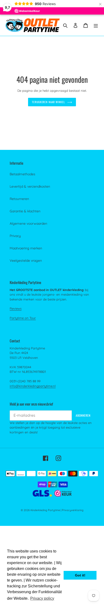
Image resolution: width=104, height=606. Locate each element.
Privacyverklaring (72, 510)
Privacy (15, 236)
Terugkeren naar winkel (48, 102)
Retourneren (19, 199)
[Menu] (96, 25)
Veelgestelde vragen (26, 260)
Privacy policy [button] (42, 598)
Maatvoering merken (26, 248)
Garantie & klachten (25, 211)
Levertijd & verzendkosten (30, 186)
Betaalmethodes (22, 174)
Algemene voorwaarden (28, 223)
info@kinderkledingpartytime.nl (33, 386)
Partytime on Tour (23, 318)
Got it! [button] (80, 575)
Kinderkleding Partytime (45, 510)
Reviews (16, 308)
